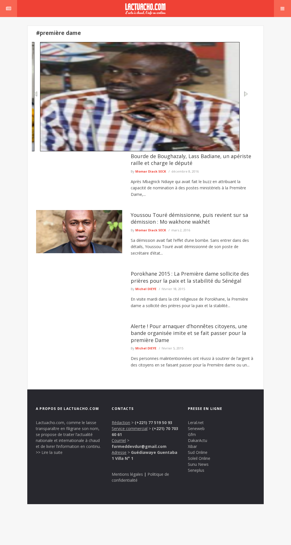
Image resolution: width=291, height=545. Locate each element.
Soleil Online (199, 458)
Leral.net (196, 422)
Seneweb (196, 428)
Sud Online (197, 452)
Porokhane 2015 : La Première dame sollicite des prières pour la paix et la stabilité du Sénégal (190, 277)
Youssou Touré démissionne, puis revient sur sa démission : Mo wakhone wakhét (189, 218)
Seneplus (196, 470)
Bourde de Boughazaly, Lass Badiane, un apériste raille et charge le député (191, 159)
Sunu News (198, 464)
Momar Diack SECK (150, 171)
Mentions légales (127, 474)
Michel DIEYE (145, 289)
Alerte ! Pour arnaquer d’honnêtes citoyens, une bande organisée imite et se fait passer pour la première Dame (189, 333)
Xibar (192, 446)
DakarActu (197, 440)
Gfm (192, 434)
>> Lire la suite (49, 452)
